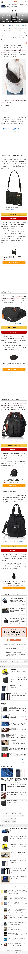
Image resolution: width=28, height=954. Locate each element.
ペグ (15, 815)
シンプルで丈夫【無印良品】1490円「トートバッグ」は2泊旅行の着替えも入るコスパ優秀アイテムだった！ (17, 904)
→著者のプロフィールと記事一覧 (10, 129)
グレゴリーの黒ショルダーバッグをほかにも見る (14, 633)
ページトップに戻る (14, 952)
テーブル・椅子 (13, 813)
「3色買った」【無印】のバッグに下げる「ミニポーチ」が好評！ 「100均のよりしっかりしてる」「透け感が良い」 (17, 917)
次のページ (17, 639)
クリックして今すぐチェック (15, 262)
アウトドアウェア (5, 813)
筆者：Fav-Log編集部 (11, 648)
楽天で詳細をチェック (14, 218)
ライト (3, 818)
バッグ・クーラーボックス (5, 15)
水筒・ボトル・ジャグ (6, 821)
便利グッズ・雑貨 (9, 818)
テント (19, 813)
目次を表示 (23, 43)
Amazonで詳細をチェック (14, 214)
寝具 (16, 818)
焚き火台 (14, 821)
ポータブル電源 (21, 815)
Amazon (20, 96)
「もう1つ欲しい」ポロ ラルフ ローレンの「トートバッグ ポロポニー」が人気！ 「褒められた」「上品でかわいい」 (17, 892)
